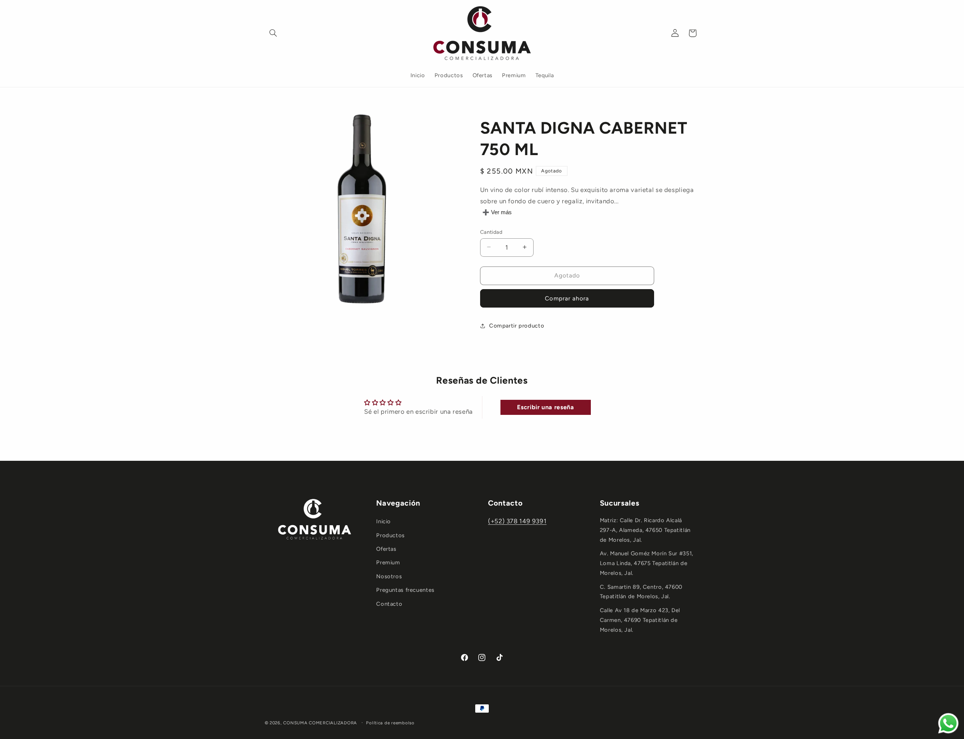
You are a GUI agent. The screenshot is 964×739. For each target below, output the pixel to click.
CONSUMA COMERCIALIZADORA (320, 722)
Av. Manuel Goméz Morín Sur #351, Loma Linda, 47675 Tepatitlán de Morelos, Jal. (646, 563)
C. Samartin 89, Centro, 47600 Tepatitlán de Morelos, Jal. (641, 592)
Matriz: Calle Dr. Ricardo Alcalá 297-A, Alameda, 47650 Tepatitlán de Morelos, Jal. (645, 530)
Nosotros (389, 576)
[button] (273, 33)
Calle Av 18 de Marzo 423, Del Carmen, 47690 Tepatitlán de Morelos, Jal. (640, 620)
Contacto (389, 603)
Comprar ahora (567, 298)
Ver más (501, 212)
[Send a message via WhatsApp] (948, 723)
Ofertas (386, 548)
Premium (388, 562)
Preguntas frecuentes (405, 590)
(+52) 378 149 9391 (517, 521)
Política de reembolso (390, 722)
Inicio (383, 521)
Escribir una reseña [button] (545, 407)
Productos (390, 535)
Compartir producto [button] (516, 325)
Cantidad (491, 232)
